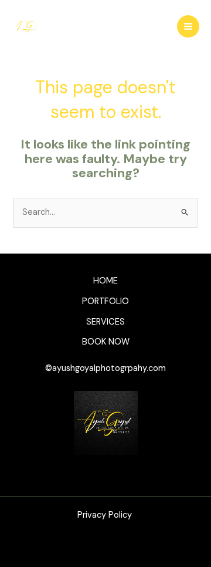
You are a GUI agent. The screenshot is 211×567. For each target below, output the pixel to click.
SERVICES (105, 322)
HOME (105, 280)
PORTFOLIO (105, 301)
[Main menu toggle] (188, 26)
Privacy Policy (105, 515)
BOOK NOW (106, 341)
